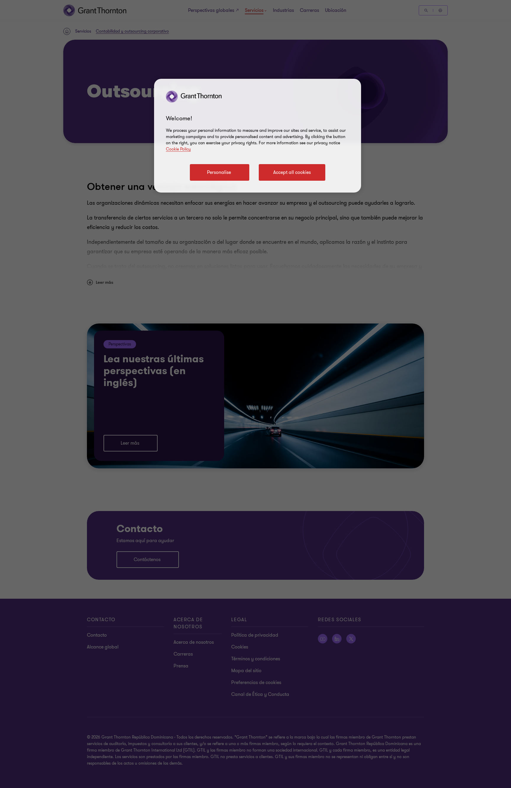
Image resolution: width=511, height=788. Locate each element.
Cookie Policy (178, 149)
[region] (257, 136)
